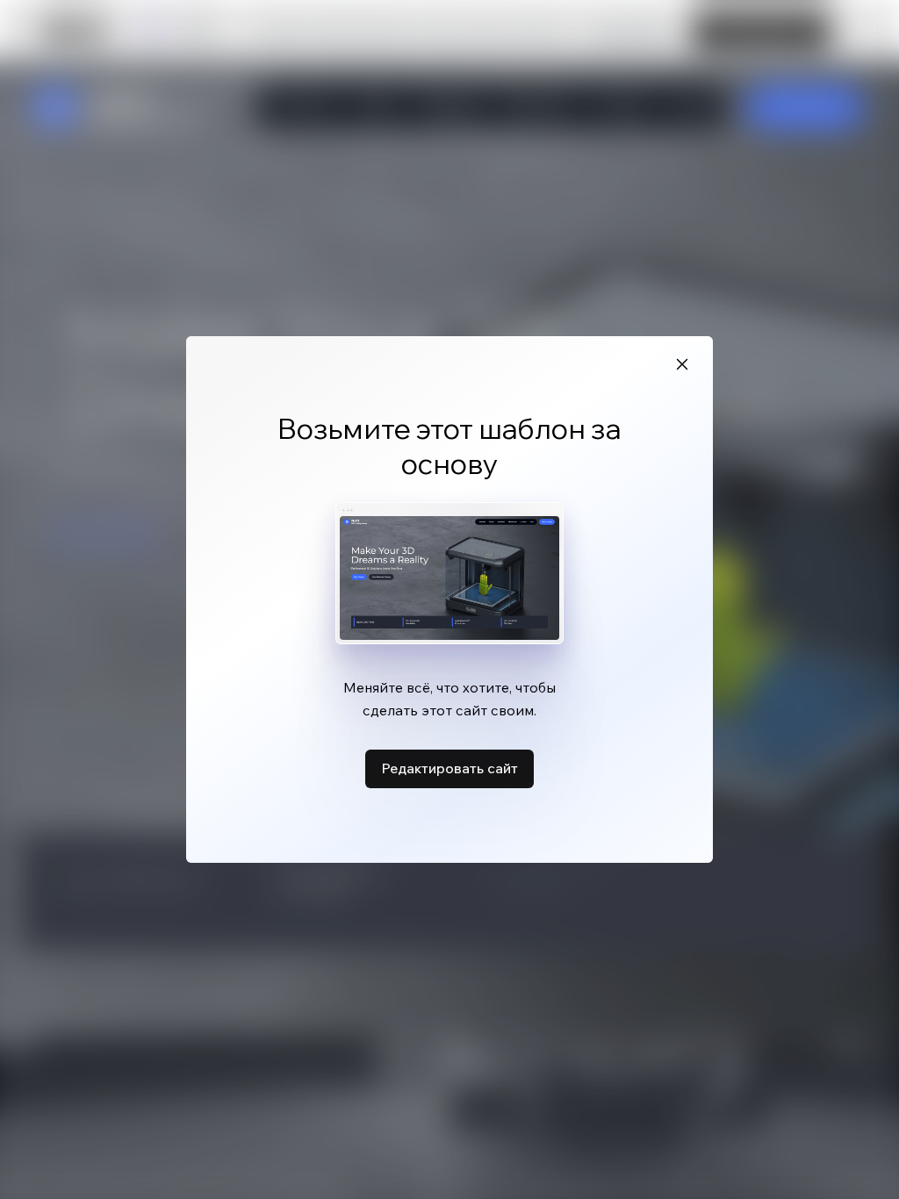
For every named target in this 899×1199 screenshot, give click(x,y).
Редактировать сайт (449, 768)
